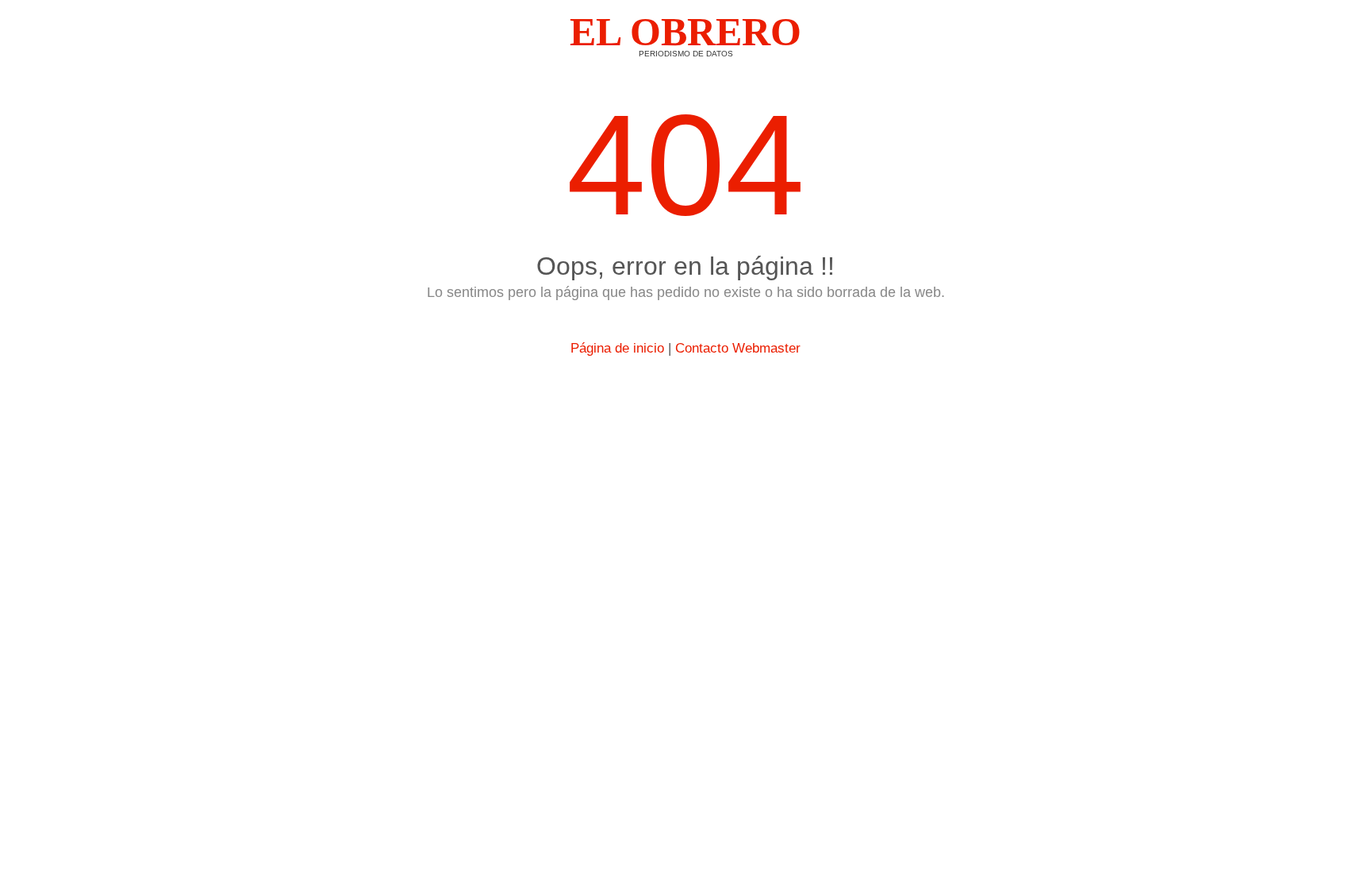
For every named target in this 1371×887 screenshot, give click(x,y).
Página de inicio (617, 348)
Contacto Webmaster (738, 348)
